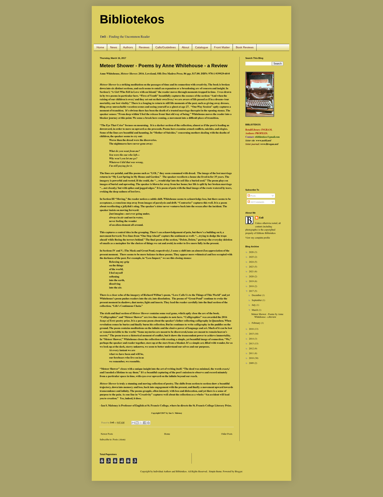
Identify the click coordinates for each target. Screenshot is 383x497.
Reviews (144, 47)
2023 (251, 266)
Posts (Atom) (119, 439)
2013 (251, 343)
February (256, 322)
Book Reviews (245, 47)
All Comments (257, 201)
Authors (128, 47)
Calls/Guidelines (165, 47)
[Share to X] (141, 423)
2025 (251, 256)
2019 (251, 281)
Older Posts (226, 433)
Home (100, 47)
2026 (251, 251)
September (257, 300)
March (255, 309)
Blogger (238, 471)
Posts (253, 195)
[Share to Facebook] (145, 423)
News (113, 47)
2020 (251, 276)
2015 (251, 333)
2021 (251, 271)
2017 (251, 290)
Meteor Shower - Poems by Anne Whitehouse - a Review (164, 65)
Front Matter (222, 47)
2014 (251, 338)
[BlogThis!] (137, 423)
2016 (251, 328)
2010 (251, 357)
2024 (251, 261)
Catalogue (201, 47)
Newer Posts (107, 433)
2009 (251, 362)
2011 (251, 353)
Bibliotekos (132, 19)
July (254, 304)
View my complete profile (257, 237)
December (257, 295)
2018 (251, 286)
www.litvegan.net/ (269, 144)
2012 (251, 348)
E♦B (261, 217)
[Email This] (133, 423)
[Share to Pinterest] (148, 423)
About (185, 47)
